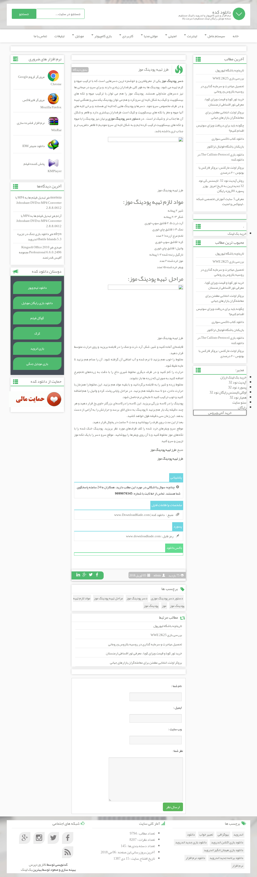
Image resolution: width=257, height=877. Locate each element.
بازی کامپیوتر (103, 35)
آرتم (58, 216)
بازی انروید (37, 348)
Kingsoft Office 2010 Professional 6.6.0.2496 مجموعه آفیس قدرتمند (40, 252)
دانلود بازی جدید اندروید (191, 842)
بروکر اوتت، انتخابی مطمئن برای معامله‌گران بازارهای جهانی (224, 115)
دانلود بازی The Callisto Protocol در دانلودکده (220, 157)
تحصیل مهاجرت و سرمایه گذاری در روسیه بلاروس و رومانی (222, 89)
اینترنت (191, 35)
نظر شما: (178, 751)
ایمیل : (177, 707)
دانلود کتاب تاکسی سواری (228, 138)
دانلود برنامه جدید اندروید (226, 858)
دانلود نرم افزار (195, 858)
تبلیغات (59, 35)
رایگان (242, 407)
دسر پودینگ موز (136, 598)
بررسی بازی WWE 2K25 (228, 78)
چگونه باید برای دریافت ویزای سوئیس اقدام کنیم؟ (220, 128)
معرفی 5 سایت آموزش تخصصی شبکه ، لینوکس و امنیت (220, 202)
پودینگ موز (151, 606)
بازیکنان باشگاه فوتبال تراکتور (225, 146)
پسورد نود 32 (237, 387)
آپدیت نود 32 (237, 382)
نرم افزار (237, 866)
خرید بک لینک (237, 233)
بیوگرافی (223, 835)
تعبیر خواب (206, 835)
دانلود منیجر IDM (33, 146)
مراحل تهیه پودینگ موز (108, 598)
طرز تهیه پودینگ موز (153, 69)
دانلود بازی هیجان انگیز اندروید (223, 850)
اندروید (238, 835)
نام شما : (176, 686)
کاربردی (127, 35)
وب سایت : (175, 729)
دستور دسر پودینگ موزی (167, 598)
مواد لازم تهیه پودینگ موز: (153, 202)
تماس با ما (40, 35)
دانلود (191, 835)
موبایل (79, 35)
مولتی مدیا (150, 35)
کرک (37, 333)
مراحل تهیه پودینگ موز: (155, 279)
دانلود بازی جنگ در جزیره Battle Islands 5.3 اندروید (39, 236)
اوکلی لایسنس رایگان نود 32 (228, 392)
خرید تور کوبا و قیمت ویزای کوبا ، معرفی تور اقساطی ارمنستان (224, 102)
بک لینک (26, 869)
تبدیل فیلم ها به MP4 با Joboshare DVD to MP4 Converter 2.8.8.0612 (38, 202)
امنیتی (172, 35)
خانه (236, 35)
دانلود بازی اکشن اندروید (227, 842)
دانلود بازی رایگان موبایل (37, 303)
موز (164, 606)
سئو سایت (239, 402)
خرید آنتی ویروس (220, 412)
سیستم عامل (216, 35)
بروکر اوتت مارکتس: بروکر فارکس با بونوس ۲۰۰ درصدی (221, 170)
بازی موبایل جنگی (37, 364)
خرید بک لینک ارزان (233, 377)
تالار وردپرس (37, 864)
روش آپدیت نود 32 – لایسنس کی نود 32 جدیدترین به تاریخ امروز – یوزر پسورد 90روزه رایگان (221, 185)
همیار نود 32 (238, 397)
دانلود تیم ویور (37, 287)
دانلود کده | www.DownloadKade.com (139, 515)
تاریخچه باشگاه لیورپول (229, 70)
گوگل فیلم (37, 318)
